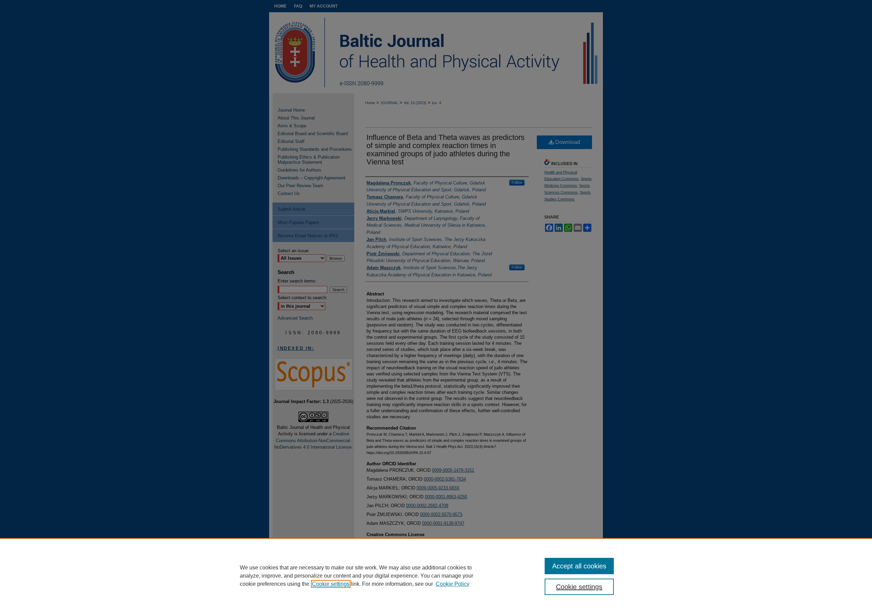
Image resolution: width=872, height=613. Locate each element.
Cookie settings (330, 584)
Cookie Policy (452, 584)
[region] (436, 575)
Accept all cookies (579, 566)
